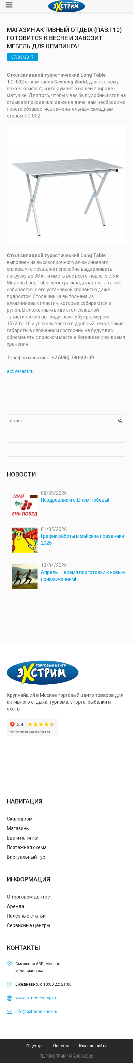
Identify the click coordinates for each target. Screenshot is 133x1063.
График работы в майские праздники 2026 (82, 539)
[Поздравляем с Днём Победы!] (25, 504)
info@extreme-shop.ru (36, 1011)
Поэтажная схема (27, 847)
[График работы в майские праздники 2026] (25, 540)
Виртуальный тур (26, 857)
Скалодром (19, 819)
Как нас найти (93, 1046)
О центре (35, 1046)
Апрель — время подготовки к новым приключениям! (83, 575)
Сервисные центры (28, 925)
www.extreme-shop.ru (35, 998)
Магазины (18, 828)
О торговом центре (28, 897)
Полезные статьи (26, 916)
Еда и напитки (23, 838)
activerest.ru (20, 371)
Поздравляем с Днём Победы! (75, 500)
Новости (61, 1046)
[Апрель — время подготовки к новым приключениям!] (25, 576)
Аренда (15, 906)
